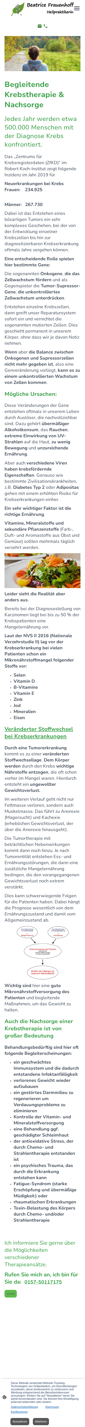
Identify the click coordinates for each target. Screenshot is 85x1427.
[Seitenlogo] (42, 9)
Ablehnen (41, 1421)
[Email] (40, 26)
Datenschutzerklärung (24, 1407)
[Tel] (46, 26)
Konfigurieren (19, 1411)
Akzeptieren (19, 1421)
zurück (11, 1294)
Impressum (52, 1407)
